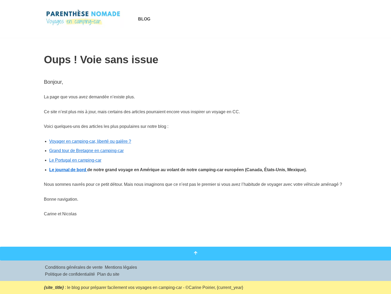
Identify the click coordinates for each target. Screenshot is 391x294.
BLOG (144, 19)
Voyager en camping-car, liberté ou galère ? (90, 141)
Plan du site (108, 274)
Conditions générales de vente (74, 267)
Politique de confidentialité (70, 274)
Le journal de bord (68, 169)
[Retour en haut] (195, 254)
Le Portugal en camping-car (75, 160)
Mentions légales (121, 267)
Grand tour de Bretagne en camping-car (86, 150)
